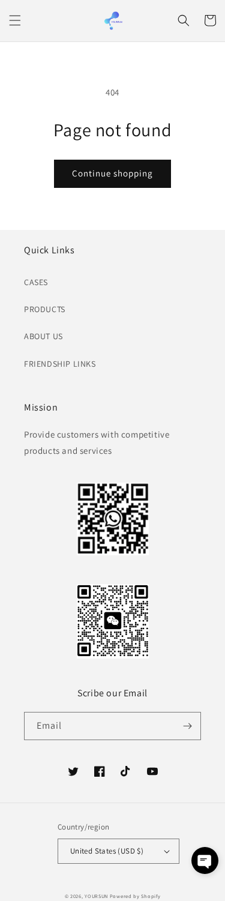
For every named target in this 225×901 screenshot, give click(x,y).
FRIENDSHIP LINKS (60, 363)
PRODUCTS (44, 309)
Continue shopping (112, 173)
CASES (36, 282)
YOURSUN (96, 896)
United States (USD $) (106, 851)
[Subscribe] (187, 726)
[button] (15, 20)
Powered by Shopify (135, 896)
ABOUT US (43, 336)
